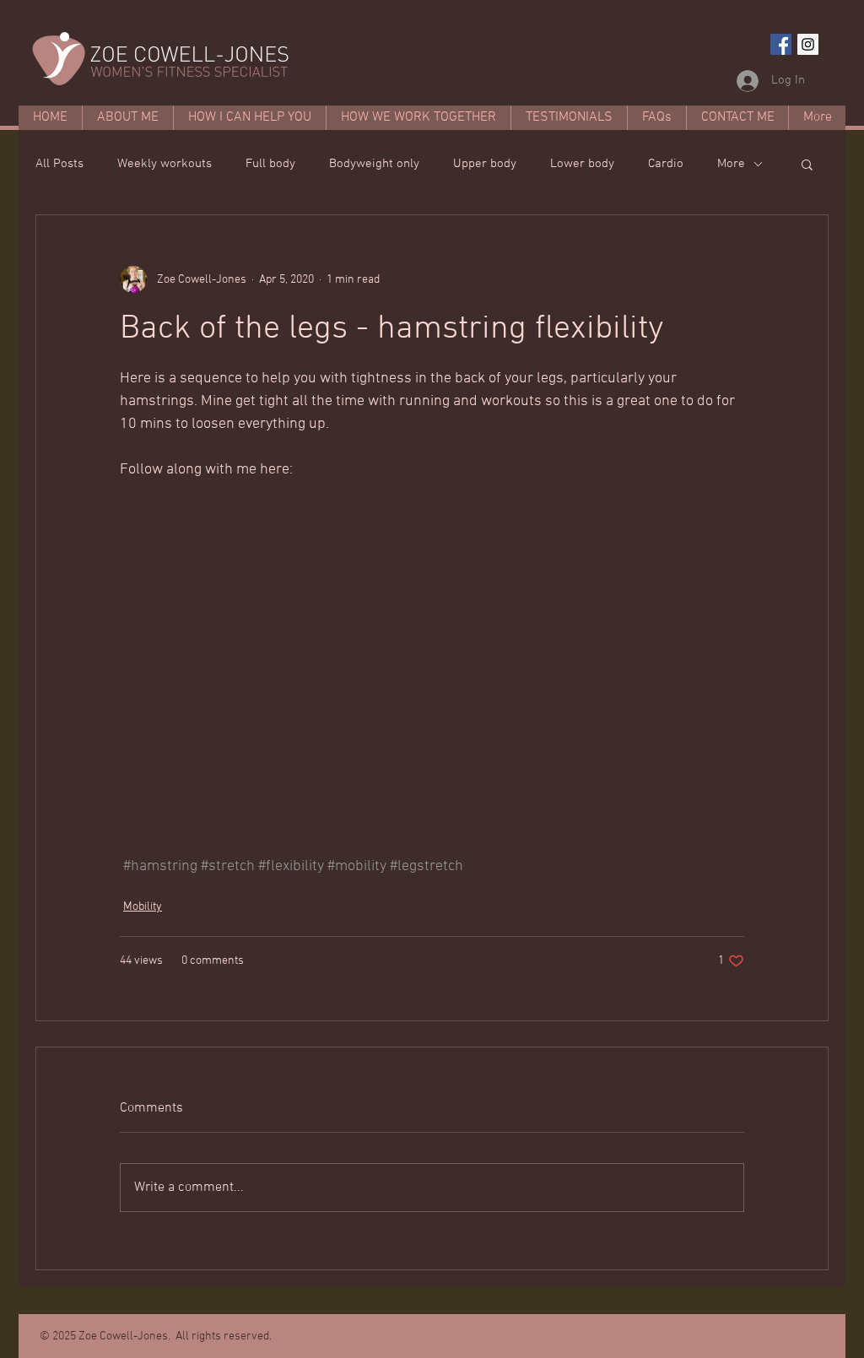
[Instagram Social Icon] (807, 44)
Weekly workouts (164, 163)
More (731, 163)
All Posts (59, 163)
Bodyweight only (374, 163)
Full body (270, 163)
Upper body (484, 163)
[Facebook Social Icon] (780, 44)
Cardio (665, 163)
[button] (807, 163)
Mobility (142, 907)
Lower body (582, 163)
